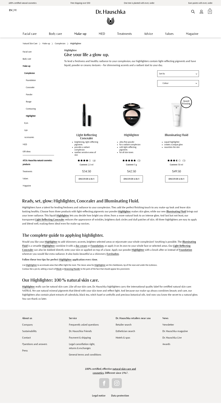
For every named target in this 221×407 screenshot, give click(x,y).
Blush (59, 269)
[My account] (201, 11)
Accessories (29, 137)
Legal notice (98, 395)
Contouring (31, 109)
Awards (166, 344)
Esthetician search (125, 331)
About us (27, 318)
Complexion (29, 73)
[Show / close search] (193, 11)
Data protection (120, 395)
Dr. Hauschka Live (172, 337)
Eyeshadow (113, 253)
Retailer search (124, 324)
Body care (27, 59)
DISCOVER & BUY (86, 179)
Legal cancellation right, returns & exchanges (82, 346)
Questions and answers (34, 344)
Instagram (117, 383)
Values (25, 179)
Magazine (27, 186)
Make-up (26, 66)
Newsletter (168, 324)
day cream (81, 245)
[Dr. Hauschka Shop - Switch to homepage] (110, 17)
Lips (26, 130)
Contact (26, 337)
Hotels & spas (123, 337)
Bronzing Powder (72, 269)
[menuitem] (201, 11)
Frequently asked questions (84, 324)
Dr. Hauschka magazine (175, 331)
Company (27, 324)
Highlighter (31, 116)
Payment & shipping (80, 337)
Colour (165, 83)
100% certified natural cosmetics (23, 3)
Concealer (30, 87)
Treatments (27, 171)
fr (15, 10)
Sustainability (29, 331)
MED (25, 144)
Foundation (31, 80)
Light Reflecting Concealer (86, 136)
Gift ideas (27, 151)
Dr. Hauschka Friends (80, 331)
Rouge (28, 102)
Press (25, 350)
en (11, 10)
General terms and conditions (85, 354)
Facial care (27, 52)
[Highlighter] (131, 114)
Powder (29, 94)
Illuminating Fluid (176, 135)
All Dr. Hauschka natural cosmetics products (37, 162)
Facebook (104, 383)
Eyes (26, 123)
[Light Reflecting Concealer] (86, 114)
